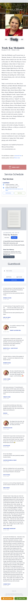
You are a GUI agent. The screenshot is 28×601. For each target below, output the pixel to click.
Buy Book (14, 237)
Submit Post (14, 280)
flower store (17, 158)
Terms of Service (18, 595)
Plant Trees (20, 193)
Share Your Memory (8, 256)
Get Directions (8, 193)
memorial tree (18, 155)
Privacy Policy (10, 595)
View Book (6, 237)
